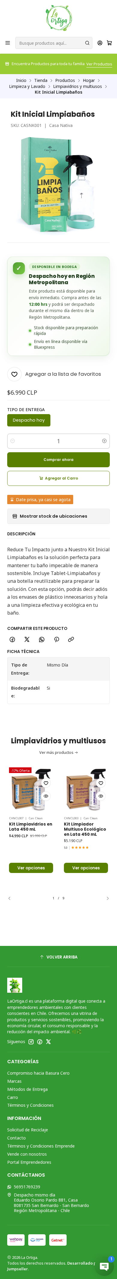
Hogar (89, 80)
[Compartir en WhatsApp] (42, 639)
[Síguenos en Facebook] (40, 1042)
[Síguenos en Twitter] (48, 1042)
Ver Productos (30, 64)
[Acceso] (100, 43)
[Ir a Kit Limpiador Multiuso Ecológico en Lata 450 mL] (86, 789)
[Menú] (8, 43)
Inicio (21, 80)
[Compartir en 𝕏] (27, 639)
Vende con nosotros (27, 1154)
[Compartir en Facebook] (12, 639)
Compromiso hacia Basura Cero (38, 1073)
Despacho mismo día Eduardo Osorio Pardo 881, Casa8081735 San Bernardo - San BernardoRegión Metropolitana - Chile (51, 1203)
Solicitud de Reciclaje (27, 1130)
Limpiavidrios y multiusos (77, 86)
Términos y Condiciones (30, 1105)
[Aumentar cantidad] (104, 441)
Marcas (14, 1081)
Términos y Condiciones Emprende (41, 1146)
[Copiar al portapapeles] (71, 639)
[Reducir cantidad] (13, 441)
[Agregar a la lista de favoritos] (46, 783)
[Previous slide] (11, 898)
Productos (65, 80)
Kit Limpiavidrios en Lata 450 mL (30, 827)
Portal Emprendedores (29, 1162)
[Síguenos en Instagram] (31, 1042)
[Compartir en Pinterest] (56, 639)
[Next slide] (105, 898)
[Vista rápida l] (46, 796)
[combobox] (53, 43)
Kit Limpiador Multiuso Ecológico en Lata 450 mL (85, 829)
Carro (12, 1097)
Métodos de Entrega (27, 1089)
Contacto (16, 1138)
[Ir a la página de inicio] (58, 18)
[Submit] (87, 43)
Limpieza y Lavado (27, 86)
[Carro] (109, 43)
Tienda (40, 80)
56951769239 (27, 1187)
